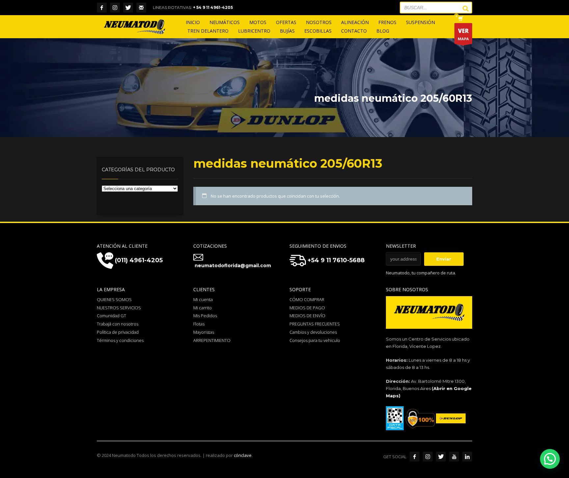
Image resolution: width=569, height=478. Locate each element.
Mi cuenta (203, 299)
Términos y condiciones (120, 340)
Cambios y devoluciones (313, 332)
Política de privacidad (118, 332)
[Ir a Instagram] (428, 457)
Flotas (198, 324)
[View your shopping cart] (460, 19)
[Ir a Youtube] (454, 457)
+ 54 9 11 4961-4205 (213, 7)
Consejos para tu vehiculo (314, 340)
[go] (462, 8)
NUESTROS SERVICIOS (119, 308)
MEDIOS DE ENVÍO (307, 316)
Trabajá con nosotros (117, 324)
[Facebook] (102, 8)
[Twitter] (128, 8)
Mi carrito (202, 308)
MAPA (463, 34)
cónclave (243, 455)
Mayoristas (203, 332)
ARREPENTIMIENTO (211, 340)
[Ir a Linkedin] (467, 457)
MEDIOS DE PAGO (307, 308)
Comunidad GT (111, 316)
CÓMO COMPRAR (306, 299)
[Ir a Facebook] (415, 457)
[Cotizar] (141, 8)
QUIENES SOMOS (114, 299)
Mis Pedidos (205, 316)
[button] (550, 459)
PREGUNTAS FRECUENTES (314, 324)
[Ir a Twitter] (441, 457)
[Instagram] (115, 8)
